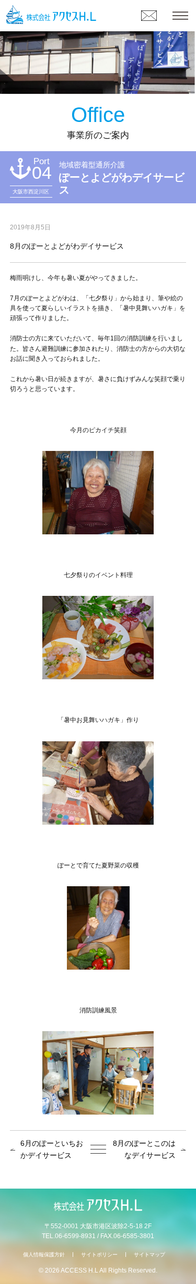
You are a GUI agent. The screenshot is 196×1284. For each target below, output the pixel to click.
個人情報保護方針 (44, 1254)
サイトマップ (149, 1254)
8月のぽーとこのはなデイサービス (144, 1149)
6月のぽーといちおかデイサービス (51, 1149)
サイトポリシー (99, 1254)
